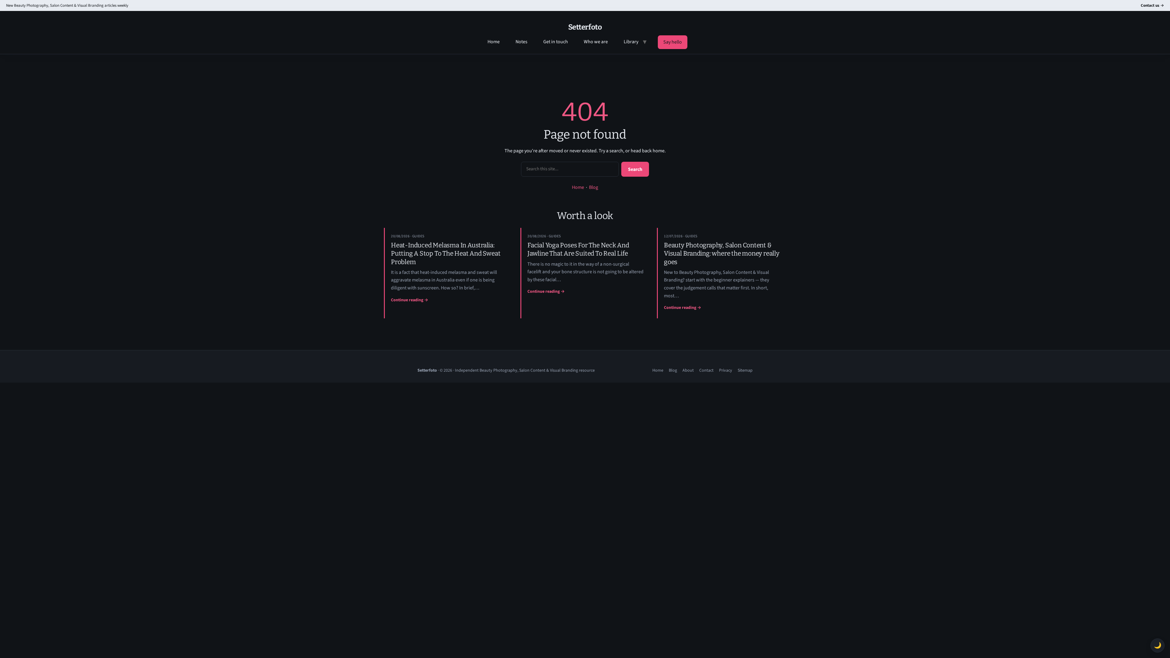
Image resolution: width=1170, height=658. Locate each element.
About (688, 370)
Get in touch (555, 41)
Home (494, 41)
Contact (706, 370)
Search (635, 169)
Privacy (725, 370)
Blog (593, 187)
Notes (521, 41)
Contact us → (1152, 5)
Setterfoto (585, 27)
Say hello (672, 42)
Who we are (596, 41)
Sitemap (745, 370)
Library (631, 41)
